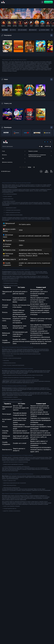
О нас (3, 151)
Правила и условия (33, 151)
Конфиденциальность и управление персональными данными (37, 155)
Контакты (4, 154)
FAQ (3, 158)
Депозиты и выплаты (7, 162)
